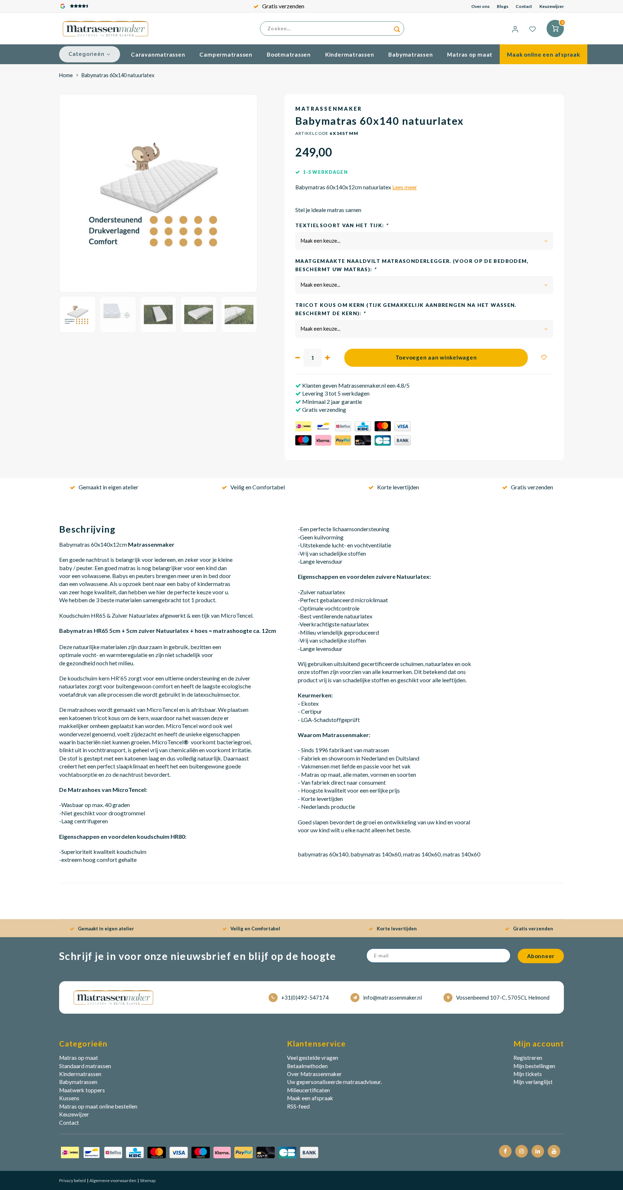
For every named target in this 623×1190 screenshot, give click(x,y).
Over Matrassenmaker (314, 1074)
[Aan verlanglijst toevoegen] (544, 358)
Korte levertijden (398, 487)
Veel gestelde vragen (312, 1057)
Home (66, 75)
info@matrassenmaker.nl (392, 997)
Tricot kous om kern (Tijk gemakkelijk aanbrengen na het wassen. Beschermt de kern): (406, 309)
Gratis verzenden (283, 6)
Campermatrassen (225, 54)
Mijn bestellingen (534, 1066)
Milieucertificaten (308, 1090)
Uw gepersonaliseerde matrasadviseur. (334, 1082)
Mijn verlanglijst (533, 1082)
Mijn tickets (527, 1074)
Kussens (69, 1098)
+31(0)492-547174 (305, 997)
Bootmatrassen (289, 54)
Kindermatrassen (349, 54)
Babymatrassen (410, 54)
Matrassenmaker (328, 109)
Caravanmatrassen (158, 54)
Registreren (527, 1057)
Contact (524, 6)
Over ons (480, 6)
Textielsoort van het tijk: (341, 225)
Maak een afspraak (310, 1098)
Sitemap (147, 1180)
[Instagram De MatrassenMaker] (521, 1151)
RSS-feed (298, 1106)
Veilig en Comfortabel (257, 487)
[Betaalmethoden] (189, 1152)
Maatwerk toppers (82, 1090)
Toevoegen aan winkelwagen (436, 357)
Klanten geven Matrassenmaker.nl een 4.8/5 (355, 385)
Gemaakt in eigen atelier (108, 487)
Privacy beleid (72, 1180)
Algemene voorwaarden (112, 1180)
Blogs (502, 6)
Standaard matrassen (85, 1066)
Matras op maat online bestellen (98, 1106)
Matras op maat (469, 54)
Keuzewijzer (551, 6)
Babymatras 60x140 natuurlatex (117, 75)
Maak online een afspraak (543, 54)
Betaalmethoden (307, 1066)
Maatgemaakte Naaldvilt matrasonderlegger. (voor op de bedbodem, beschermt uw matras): (412, 265)
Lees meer (404, 187)
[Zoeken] (397, 28)
